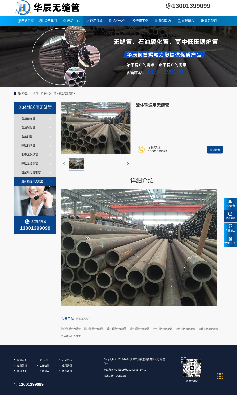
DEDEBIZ (121, 375)
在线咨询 (215, 149)
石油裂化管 (28, 127)
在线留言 (188, 21)
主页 (35, 93)
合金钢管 (26, 136)
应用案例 (142, 21)
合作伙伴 (119, 21)
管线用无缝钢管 (31, 172)
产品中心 (73, 21)
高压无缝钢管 (29, 163)
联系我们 (211, 21)
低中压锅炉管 (29, 154)
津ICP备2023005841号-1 (132, 369)
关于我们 (50, 21)
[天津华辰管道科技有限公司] (47, 7)
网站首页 (27, 21)
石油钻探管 (28, 118)
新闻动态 (165, 21)
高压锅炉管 (28, 145)
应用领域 (96, 21)
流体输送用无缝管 (63, 93)
